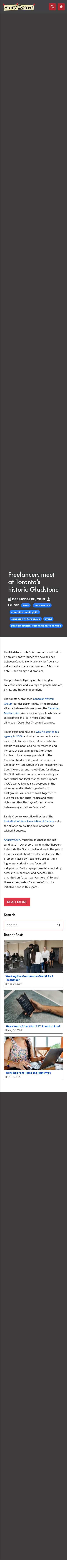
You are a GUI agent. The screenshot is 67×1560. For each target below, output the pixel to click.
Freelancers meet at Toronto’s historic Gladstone (33, 582)
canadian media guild (24, 612)
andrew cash (42, 605)
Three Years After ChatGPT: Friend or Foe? (33, 1026)
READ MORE (17, 901)
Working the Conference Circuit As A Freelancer (29, 978)
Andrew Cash (12, 839)
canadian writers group (25, 618)
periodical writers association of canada (36, 625)
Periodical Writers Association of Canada (29, 821)
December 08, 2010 (28, 599)
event (48, 618)
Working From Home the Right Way (28, 1073)
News (26, 605)
